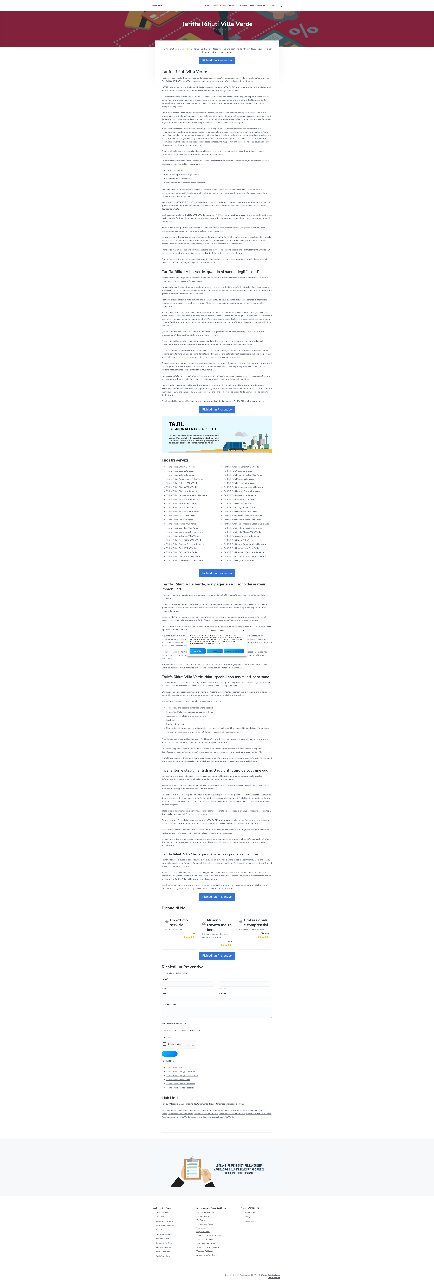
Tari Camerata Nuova (204, 1224)
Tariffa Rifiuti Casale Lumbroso (180, 1083)
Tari (163, 1103)
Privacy (247, 1217)
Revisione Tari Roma (163, 1239)
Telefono (223, 993)
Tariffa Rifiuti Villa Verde (211, 1110)
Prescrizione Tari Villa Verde (232, 1113)
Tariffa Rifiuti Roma (175, 1067)
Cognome (222, 988)
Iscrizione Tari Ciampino (205, 1212)
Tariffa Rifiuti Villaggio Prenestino (182, 1075)
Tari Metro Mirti (202, 1216)
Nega (215, 651)
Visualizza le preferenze (234, 651)
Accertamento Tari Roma (165, 1226)
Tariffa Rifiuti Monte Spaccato (180, 1087)
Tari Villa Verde (169, 1110)
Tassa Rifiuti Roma (162, 1212)
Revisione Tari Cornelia (205, 1239)
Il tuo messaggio (169, 1004)
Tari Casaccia (201, 1220)
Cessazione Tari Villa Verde (180, 1113)
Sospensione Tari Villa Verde (204, 1117)
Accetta (197, 651)
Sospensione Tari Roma (164, 1221)
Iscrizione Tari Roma (163, 1252)
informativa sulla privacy (178, 1023)
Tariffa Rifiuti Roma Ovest (178, 1079)
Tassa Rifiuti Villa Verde (188, 1110)
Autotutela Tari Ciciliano (205, 1243)
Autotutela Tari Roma (164, 1230)
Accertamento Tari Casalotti (207, 1247)
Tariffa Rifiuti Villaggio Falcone (180, 1071)
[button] (243, 631)
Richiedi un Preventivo (217, 60)
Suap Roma (160, 1217)
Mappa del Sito (250, 1212)
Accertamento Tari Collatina (207, 1255)
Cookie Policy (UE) (251, 1221)
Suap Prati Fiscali (203, 1232)
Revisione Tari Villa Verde (206, 1113)
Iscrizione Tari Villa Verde (235, 1110)
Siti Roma (263, 1275)
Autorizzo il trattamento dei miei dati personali (182, 1030)
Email (164, 993)
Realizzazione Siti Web (249, 1275)
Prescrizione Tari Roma (164, 1234)
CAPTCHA (166, 1037)
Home (207, 30)
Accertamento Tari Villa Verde (176, 1117)
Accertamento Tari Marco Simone (209, 1235)
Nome (164, 988)
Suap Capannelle (202, 1228)
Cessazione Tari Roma (164, 1243)
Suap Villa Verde (226, 1117)
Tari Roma (157, 5)
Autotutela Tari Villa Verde (258, 1113)
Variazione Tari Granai (204, 1251)
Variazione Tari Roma (163, 1247)
